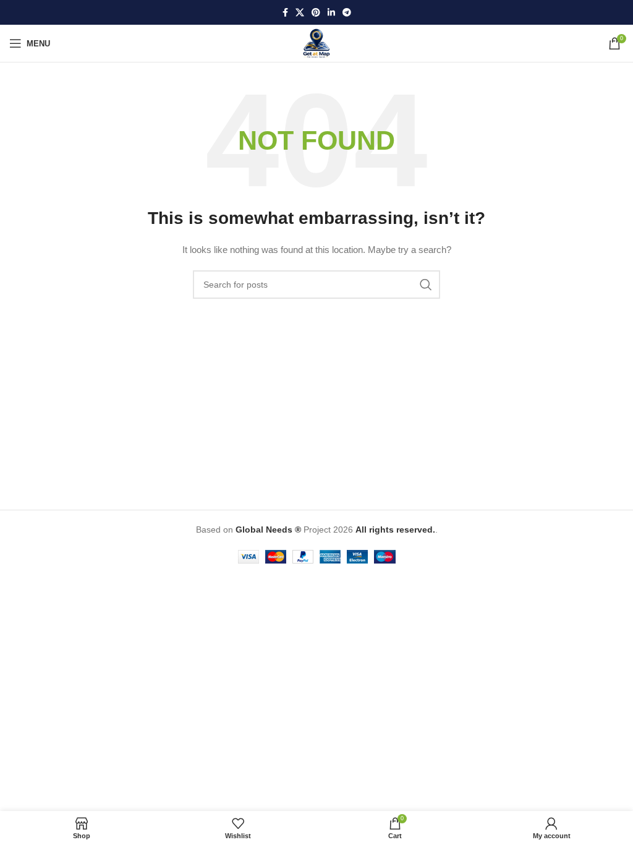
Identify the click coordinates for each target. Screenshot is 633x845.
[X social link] (300, 12)
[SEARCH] (426, 284)
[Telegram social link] (347, 12)
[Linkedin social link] (331, 12)
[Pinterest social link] (316, 12)
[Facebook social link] (285, 12)
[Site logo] (316, 43)
